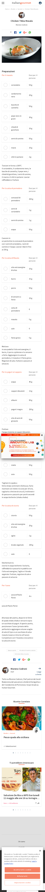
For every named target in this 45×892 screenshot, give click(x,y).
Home (7, 9)
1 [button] (13, 753)
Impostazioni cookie (22, 883)
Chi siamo (21, 841)
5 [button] (23, 753)
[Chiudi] (40, 850)
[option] (21, 728)
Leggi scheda (38, 673)
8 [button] (30, 753)
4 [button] (20, 753)
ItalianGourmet (11, 746)
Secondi (20, 9)
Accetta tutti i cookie (22, 870)
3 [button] (18, 753)
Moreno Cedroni (21, 25)
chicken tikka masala (22, 654)
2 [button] (15, 753)
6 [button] (25, 753)
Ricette (13, 9)
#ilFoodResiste (13, 803)
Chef (12, 672)
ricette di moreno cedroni (28, 650)
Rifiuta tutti (22, 876)
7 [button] (27, 753)
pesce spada (12, 650)
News (5, 803)
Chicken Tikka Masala (31, 9)
